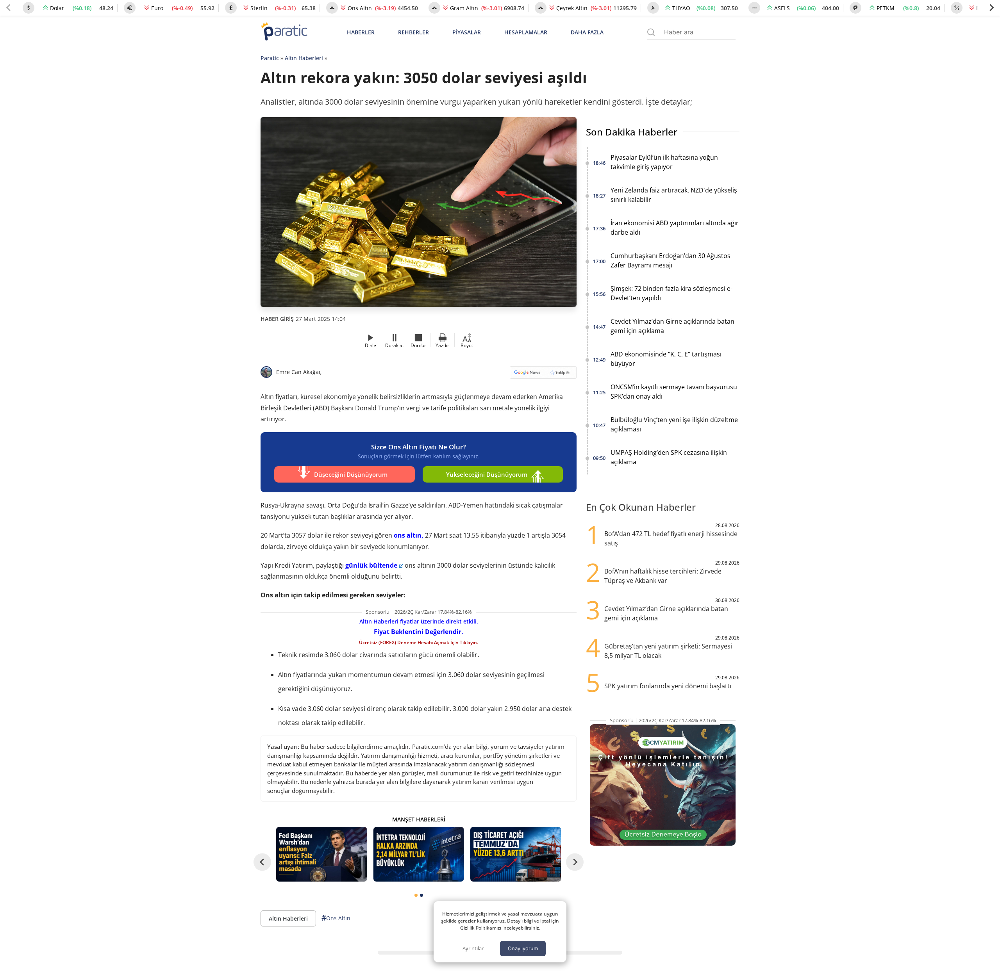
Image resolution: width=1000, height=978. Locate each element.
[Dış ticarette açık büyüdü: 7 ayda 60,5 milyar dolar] (515, 854)
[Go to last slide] (262, 862)
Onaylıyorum (523, 948)
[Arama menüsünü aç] (650, 32)
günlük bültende (371, 565)
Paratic (270, 58)
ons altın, (408, 535)
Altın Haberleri (304, 58)
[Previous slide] (8, 8)
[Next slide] (991, 8)
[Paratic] (284, 32)
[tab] (416, 895)
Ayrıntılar (473, 948)
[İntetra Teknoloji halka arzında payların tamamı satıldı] (418, 854)
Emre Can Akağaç (298, 372)
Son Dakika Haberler (631, 131)
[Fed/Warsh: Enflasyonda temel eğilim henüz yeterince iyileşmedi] (321, 854)
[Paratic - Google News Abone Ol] (543, 375)
